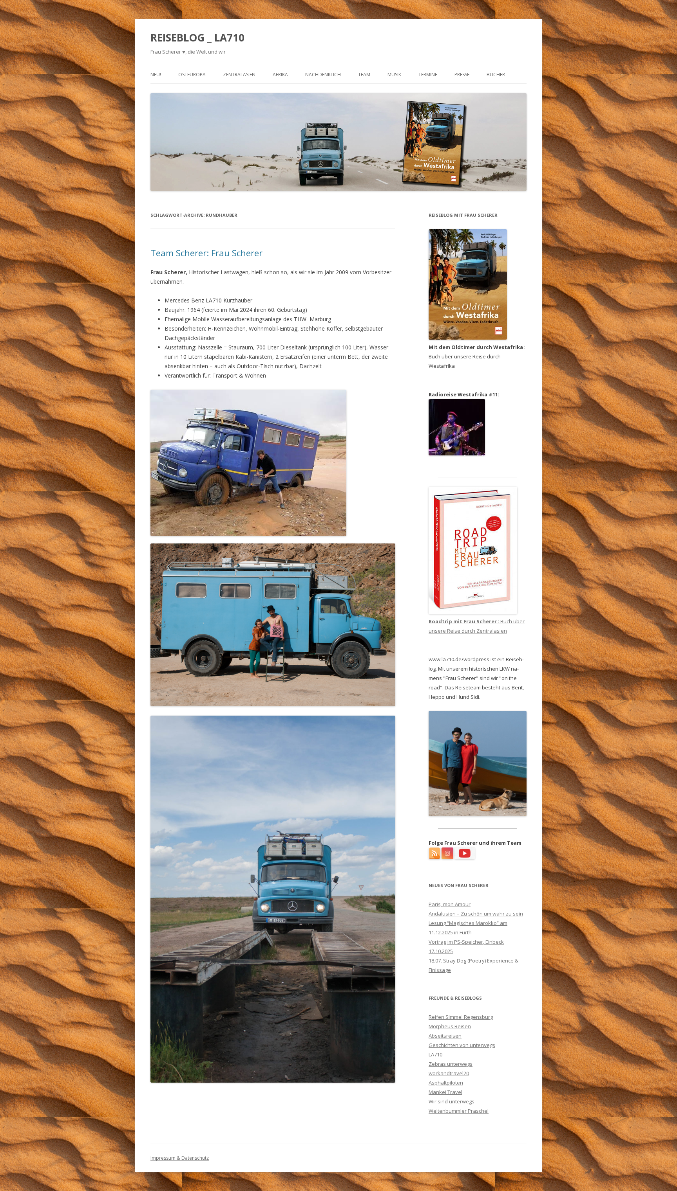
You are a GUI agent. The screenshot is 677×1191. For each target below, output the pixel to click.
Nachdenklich (323, 74)
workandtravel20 (449, 1073)
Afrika (280, 74)
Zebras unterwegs (450, 1063)
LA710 (435, 1054)
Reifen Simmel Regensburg (461, 1016)
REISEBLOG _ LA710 (197, 38)
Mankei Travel (445, 1092)
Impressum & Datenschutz (179, 1158)
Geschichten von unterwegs (462, 1045)
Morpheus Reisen (450, 1026)
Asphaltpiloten (446, 1082)
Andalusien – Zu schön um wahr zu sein (476, 913)
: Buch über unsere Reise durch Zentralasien (477, 626)
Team (364, 74)
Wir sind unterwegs (451, 1101)
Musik (394, 74)
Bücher (496, 74)
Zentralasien (239, 74)
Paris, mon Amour (450, 904)
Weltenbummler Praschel (459, 1110)
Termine (427, 74)
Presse (461, 74)
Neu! (155, 74)
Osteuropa (192, 74)
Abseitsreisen (445, 1035)
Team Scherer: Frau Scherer (206, 253)
